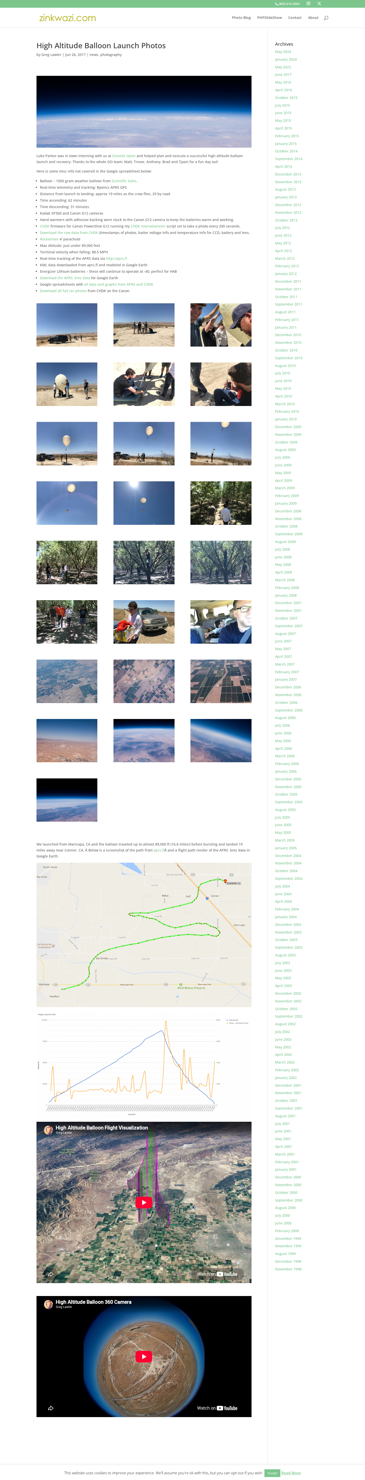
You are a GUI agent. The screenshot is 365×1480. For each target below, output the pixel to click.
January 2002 (286, 1077)
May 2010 (283, 388)
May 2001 (283, 1138)
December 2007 (288, 602)
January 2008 (286, 595)
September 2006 (288, 710)
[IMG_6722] (220, 443)
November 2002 (288, 1001)
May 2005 (283, 832)
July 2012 (282, 227)
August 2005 (285, 809)
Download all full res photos (63, 290)
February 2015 (287, 136)
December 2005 (288, 779)
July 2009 (282, 457)
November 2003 (288, 932)
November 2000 (288, 1184)
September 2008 (288, 534)
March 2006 (285, 756)
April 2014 (283, 166)
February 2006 (287, 763)
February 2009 (287, 495)
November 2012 (288, 212)
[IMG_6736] (220, 503)
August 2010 (285, 365)
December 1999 (288, 1238)
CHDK (44, 226)
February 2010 (287, 411)
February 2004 (287, 909)
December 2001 (288, 1085)
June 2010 (283, 380)
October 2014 (286, 151)
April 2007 (283, 656)
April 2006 (283, 748)
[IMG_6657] (220, 621)
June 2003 (283, 970)
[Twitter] (319, 3)
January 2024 (286, 59)
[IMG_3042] (66, 681)
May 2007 (283, 648)
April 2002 (283, 1054)
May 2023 (283, 67)
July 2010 (282, 373)
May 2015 (283, 120)
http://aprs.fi (116, 258)
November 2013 (288, 181)
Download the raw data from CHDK (69, 232)
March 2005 (285, 840)
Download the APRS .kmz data (65, 277)
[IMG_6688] (220, 384)
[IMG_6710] (66, 443)
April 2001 (283, 1146)
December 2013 (288, 174)
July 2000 (282, 1215)
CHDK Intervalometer (148, 226)
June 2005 (283, 824)
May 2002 (283, 1047)
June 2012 (283, 235)
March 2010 (285, 404)
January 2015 (286, 143)
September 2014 (288, 158)
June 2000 (283, 1223)
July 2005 (282, 817)
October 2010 (286, 350)
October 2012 (286, 220)
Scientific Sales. (125, 181)
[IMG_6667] (66, 325)
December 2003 (288, 924)
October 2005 (286, 794)
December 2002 (288, 993)
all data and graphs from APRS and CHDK (118, 284)
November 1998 (288, 1269)
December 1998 (288, 1261)
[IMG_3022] (220, 681)
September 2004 (288, 878)
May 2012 (283, 243)
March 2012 (285, 258)
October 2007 (286, 618)
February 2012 (287, 266)
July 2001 (282, 1123)
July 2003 (282, 962)
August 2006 (285, 717)
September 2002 (288, 1016)
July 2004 (282, 886)
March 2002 (285, 1062)
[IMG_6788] (143, 621)
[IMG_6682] (220, 325)
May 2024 (283, 51)
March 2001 (285, 1154)
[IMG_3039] (66, 800)
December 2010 (288, 334)
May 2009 (283, 472)
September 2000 (288, 1200)
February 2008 (287, 587)
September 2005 (288, 802)
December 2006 (288, 687)
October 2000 (286, 1192)
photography (111, 54)
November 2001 (288, 1092)
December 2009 (288, 426)
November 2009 (288, 434)
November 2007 (288, 610)
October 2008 (286, 526)
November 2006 (288, 694)
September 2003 (288, 947)
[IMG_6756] (220, 562)
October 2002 (286, 1008)
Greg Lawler (51, 54)
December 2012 (288, 204)
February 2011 (287, 319)
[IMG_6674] (143, 384)
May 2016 (283, 82)
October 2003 (286, 939)
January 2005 (286, 848)
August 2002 (285, 1024)
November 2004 (288, 863)
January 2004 (286, 916)
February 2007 (287, 672)
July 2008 (282, 549)
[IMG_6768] (66, 621)
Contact (295, 18)
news (94, 54)
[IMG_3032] (143, 681)
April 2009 (283, 480)
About (313, 18)
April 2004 (283, 901)
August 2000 (285, 1207)
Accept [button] (272, 1473)
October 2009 (286, 442)
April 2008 (283, 572)
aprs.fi (159, 850)
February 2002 (287, 1070)
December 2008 (288, 511)
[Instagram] (308, 3)
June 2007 (283, 641)
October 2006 (286, 702)
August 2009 (285, 449)
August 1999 (285, 1253)
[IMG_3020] (66, 740)
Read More (291, 1472)
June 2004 (283, 894)
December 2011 (288, 281)
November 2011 (288, 289)
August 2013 (285, 189)
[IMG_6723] (66, 503)
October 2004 (286, 870)
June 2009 (283, 465)
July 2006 (282, 725)
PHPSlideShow (269, 18)
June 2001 (283, 1131)
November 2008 (288, 518)
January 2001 (286, 1169)
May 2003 (283, 978)
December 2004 (288, 855)
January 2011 (286, 327)
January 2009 (286, 503)
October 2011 (286, 296)
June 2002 (283, 1039)
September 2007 (288, 626)
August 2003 (285, 955)
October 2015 (286, 97)
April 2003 (283, 985)
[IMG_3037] (143, 740)
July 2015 (282, 105)
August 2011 (285, 312)
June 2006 (283, 733)
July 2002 (282, 1031)
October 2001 (286, 1100)
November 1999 (288, 1246)
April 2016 (283, 90)
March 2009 (285, 488)
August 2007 (285, 633)
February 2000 (287, 1230)
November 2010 (288, 342)
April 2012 (283, 250)
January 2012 (286, 273)
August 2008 (285, 541)
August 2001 (285, 1116)
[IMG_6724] (143, 503)
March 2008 (285, 580)
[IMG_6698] (66, 384)
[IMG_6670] (143, 325)
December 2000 (288, 1177)
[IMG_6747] (66, 562)
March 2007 (285, 664)
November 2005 (288, 786)
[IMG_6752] (143, 562)
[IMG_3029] (220, 740)
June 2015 (283, 112)
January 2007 (286, 679)
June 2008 (283, 557)
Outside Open (124, 155)
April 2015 (283, 128)
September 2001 (288, 1108)
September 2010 (288, 358)
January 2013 (286, 197)
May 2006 (283, 740)
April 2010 (283, 396)
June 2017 (283, 74)
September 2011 (288, 304)
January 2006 (286, 771)
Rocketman (49, 239)
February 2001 (287, 1162)
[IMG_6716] (143, 443)
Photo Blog (241, 18)
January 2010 (286, 419)
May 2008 (283, 564)
